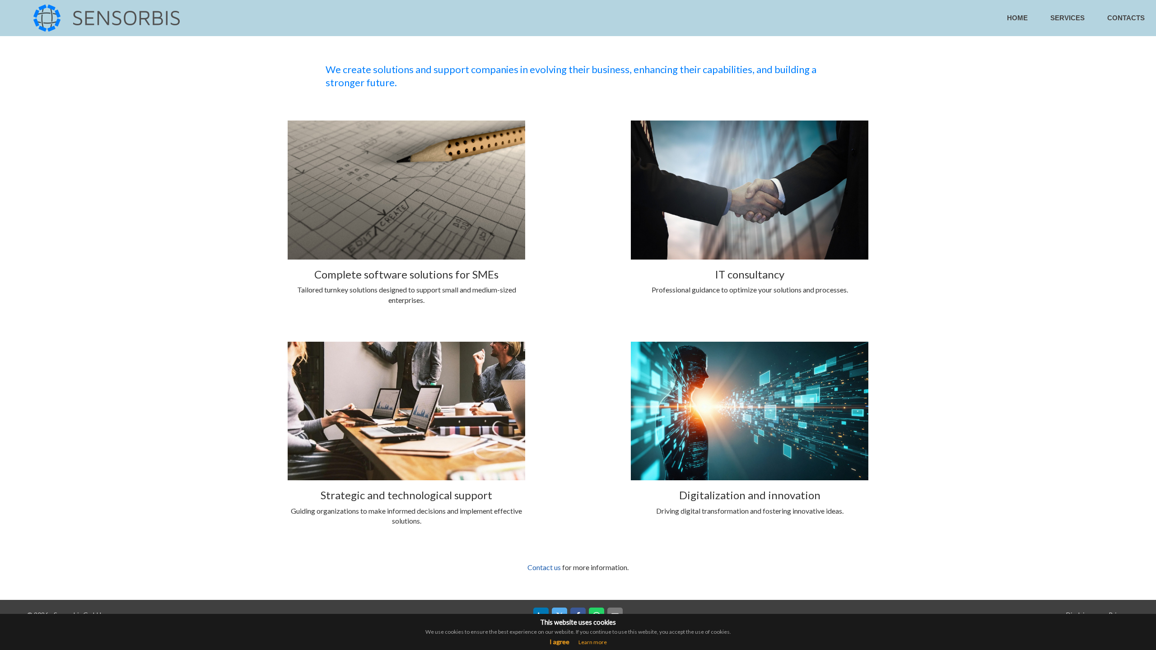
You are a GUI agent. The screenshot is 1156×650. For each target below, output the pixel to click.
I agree (559, 641)
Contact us (544, 567)
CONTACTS (1126, 18)
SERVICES (1067, 18)
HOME (1017, 18)
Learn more (592, 642)
